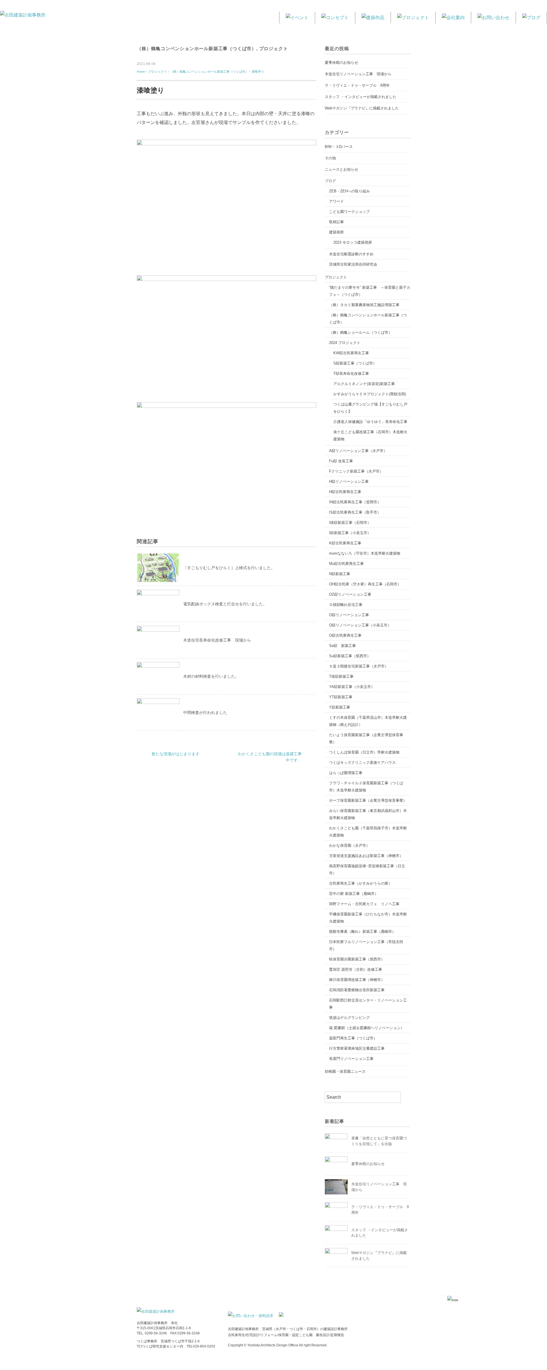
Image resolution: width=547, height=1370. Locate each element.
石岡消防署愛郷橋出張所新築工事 (357, 990)
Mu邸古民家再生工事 (346, 563)
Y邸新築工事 (339, 707)
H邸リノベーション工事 (349, 481)
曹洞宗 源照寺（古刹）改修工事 (355, 969)
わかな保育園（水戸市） (349, 845)
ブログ (330, 181)
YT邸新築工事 (340, 697)
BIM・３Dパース (339, 146)
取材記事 (336, 222)
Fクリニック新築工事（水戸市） (356, 471)
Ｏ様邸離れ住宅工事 (345, 604)
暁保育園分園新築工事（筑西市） (357, 959)
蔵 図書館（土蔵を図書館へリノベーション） (366, 1028)
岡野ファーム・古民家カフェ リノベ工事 (364, 904)
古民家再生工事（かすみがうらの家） (360, 883)
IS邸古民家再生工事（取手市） (355, 512)
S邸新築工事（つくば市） (355, 363)
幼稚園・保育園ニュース (345, 1071)
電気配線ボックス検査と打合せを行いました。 (225, 604)
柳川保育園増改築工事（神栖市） (357, 980)
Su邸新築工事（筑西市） (350, 656)
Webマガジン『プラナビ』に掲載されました (362, 108)
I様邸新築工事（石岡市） (350, 522)
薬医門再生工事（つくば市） (353, 1038)
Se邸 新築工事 (342, 646)
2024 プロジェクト (344, 343)
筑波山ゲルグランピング (349, 1017)
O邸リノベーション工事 (349, 615)
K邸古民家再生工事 (345, 543)
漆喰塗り (258, 71)
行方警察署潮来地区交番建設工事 (357, 1048)
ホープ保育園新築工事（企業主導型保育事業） (368, 800)
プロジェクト (273, 48)
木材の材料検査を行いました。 (211, 676)
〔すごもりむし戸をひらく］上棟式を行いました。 (229, 567)
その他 (330, 158)
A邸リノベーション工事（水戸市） (358, 451)
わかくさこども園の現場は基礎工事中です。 (270, 757)
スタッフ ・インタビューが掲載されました (360, 97)
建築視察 (336, 232)
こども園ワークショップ (349, 211)
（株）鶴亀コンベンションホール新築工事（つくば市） (196, 48)
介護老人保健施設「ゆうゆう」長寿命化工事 (370, 422)
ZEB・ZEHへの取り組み (349, 191)
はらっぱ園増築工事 (345, 773)
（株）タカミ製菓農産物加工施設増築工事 (364, 305)
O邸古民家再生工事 (345, 635)
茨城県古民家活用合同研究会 (353, 264)
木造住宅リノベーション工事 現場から (358, 74)
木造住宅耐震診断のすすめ (351, 254)
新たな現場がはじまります (175, 754)
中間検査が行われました (205, 712)
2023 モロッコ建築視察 (352, 242)
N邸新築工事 (339, 574)
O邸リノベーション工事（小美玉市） (360, 625)
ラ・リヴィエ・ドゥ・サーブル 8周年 (357, 85)
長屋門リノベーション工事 (351, 1058)
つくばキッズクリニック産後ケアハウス (362, 762)
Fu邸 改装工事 (341, 461)
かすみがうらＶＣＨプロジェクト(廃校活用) (369, 394)
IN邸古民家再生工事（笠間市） (355, 502)
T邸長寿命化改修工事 (351, 373)
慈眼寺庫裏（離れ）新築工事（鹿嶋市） (362, 931)
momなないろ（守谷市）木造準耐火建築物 (364, 553)
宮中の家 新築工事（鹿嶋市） (353, 893)
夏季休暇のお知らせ (341, 62)
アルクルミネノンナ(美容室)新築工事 (364, 384)
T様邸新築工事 (341, 676)
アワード (336, 201)
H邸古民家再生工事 (345, 492)
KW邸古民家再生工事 (351, 353)
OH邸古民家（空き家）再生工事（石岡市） (365, 584)
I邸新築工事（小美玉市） (350, 533)
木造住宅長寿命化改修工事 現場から (217, 640)
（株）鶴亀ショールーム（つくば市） (360, 332)
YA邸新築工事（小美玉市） (352, 687)
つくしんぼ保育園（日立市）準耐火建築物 (364, 752)
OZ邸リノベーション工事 (350, 594)
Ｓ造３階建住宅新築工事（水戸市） (358, 666)
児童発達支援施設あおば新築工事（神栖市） (366, 856)
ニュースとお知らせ (341, 169)
